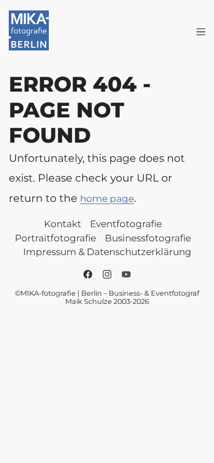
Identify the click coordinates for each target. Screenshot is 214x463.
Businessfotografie (148, 238)
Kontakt (62, 223)
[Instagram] (107, 274)
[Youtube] (126, 274)
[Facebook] (87, 274)
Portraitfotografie (55, 238)
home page (107, 198)
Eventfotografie (126, 223)
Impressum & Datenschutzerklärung (107, 251)
